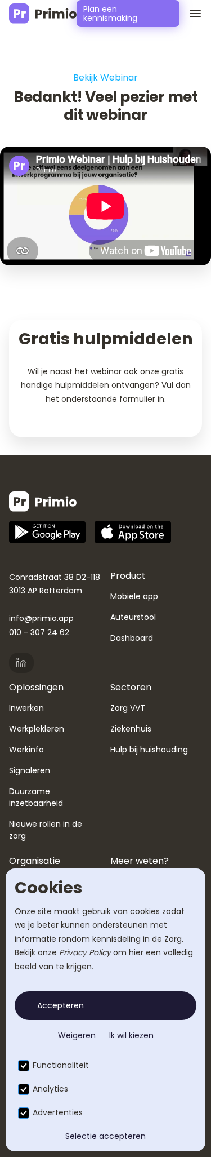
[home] (43, 13)
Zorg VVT (127, 707)
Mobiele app (134, 596)
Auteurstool (133, 617)
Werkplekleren (36, 728)
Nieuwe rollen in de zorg (45, 829)
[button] (190, 13)
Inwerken (26, 707)
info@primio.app (41, 618)
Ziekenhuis (130, 728)
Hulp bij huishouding (149, 749)
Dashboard (131, 638)
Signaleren (29, 770)
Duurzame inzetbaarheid (36, 797)
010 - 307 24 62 (39, 632)
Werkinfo (26, 749)
